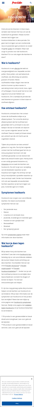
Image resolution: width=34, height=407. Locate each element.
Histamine (5, 164)
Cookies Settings (17, 398)
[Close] (32, 379)
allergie (17, 68)
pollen (10, 49)
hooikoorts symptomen (22, 302)
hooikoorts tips (25, 254)
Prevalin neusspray (12, 266)
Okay (17, 403)
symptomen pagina (14, 235)
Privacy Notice (18, 394)
